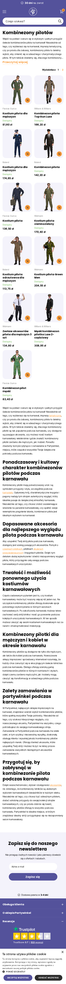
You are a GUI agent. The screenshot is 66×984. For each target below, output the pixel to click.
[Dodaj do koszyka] (27, 100)
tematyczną (55, 415)
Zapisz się (33, 877)
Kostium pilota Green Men (48, 276)
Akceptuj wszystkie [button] (18, 977)
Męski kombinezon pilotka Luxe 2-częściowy (46, 334)
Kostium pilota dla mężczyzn (15, 115)
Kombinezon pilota (47, 167)
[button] (33, 971)
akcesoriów (55, 785)
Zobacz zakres (4, 11)
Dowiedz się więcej (49, 968)
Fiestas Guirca (9, 108)
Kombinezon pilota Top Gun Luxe (47, 115)
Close (33, 904)
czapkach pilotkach (12, 548)
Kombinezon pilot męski (14, 390)
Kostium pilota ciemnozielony (44, 222)
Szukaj (59, 21)
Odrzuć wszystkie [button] (48, 977)
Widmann (38, 216)
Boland (6, 162)
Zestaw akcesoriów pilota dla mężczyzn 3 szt (17, 334)
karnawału (8, 492)
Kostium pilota (13, 220)
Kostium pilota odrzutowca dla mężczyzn (13, 277)
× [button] (62, 952)
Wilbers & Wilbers (42, 108)
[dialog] (33, 966)
